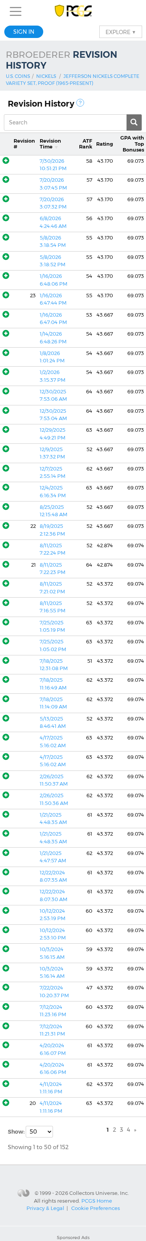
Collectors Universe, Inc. (99, 1192)
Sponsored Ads (73, 1237)
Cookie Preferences (95, 1208)
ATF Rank (85, 144)
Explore (121, 32)
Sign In (23, 31)
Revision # (24, 144)
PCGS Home (96, 1201)
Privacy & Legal (45, 1208)
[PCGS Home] (73, 11)
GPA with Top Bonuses (132, 144)
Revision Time (50, 144)
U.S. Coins (18, 76)
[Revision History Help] (80, 102)
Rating (104, 144)
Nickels (46, 76)
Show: (17, 1131)
